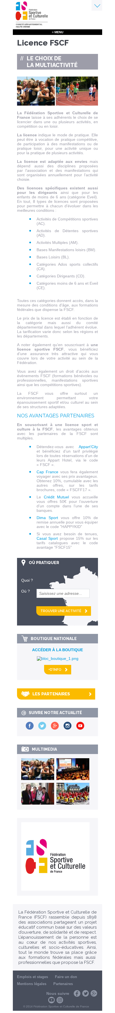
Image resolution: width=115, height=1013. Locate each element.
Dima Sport (47, 517)
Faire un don (66, 977)
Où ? (25, 591)
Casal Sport (47, 538)
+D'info (54, 670)
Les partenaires (51, 693)
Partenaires (63, 984)
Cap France (47, 472)
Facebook (77, 993)
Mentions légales (31, 984)
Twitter (85, 993)
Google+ (93, 993)
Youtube (51, 1000)
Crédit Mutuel (56, 497)
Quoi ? (27, 580)
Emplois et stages (32, 977)
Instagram (59, 1000)
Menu (97, 5)
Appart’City (88, 446)
